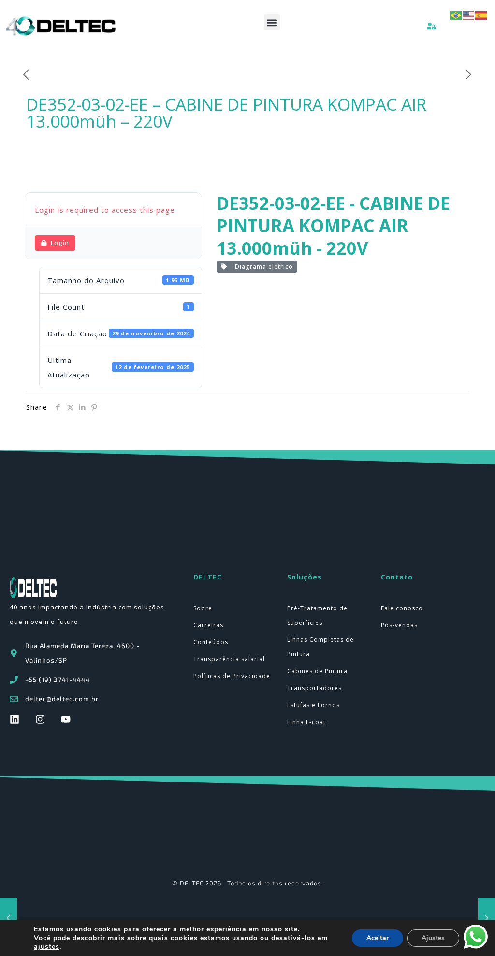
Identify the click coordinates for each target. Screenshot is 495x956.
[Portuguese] (456, 14)
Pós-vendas (399, 625)
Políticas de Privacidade (231, 676)
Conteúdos (210, 642)
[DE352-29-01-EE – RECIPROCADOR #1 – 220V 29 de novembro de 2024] (486, 917)
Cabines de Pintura (317, 671)
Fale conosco (402, 608)
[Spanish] (481, 14)
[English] (469, 14)
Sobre (202, 608)
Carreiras (208, 625)
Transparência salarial (229, 659)
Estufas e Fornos (313, 705)
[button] (272, 22)
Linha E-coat (306, 722)
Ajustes (433, 937)
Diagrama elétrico (262, 266)
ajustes (46, 946)
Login (60, 242)
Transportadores (314, 688)
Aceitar (377, 937)
